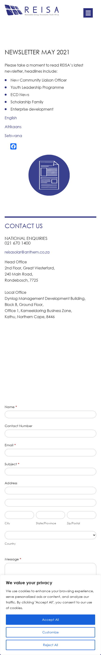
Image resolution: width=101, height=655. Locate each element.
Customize (50, 632)
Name (11, 407)
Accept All (50, 619)
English (11, 117)
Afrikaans (13, 126)
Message (13, 559)
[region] (50, 615)
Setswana (13, 135)
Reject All (50, 645)
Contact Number (18, 426)
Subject (12, 464)
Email (10, 445)
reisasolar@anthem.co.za (27, 251)
